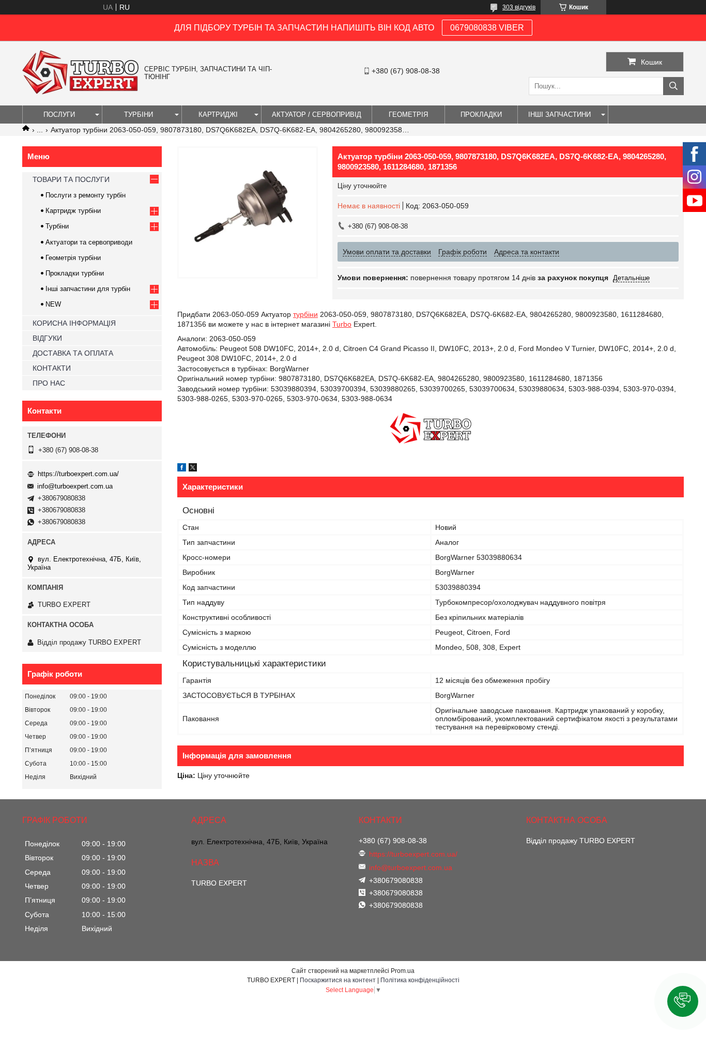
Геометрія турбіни (73, 258)
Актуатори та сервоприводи (88, 242)
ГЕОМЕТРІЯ (408, 114)
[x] (193, 469)
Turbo (341, 324)
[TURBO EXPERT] (80, 92)
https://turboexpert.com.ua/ (78, 474)
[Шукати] (673, 86)
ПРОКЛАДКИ (481, 114)
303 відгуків (518, 7)
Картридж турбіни (73, 211)
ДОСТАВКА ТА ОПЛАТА (73, 353)
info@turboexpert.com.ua (75, 486)
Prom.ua (403, 970)
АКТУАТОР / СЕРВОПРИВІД (316, 114)
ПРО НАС (49, 383)
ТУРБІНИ (138, 114)
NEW (53, 304)
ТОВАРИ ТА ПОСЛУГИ (71, 179)
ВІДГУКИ (47, 338)
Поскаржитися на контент (338, 980)
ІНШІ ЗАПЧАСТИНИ (559, 114)
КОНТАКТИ (52, 368)
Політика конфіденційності (419, 980)
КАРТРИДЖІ (218, 114)
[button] (682, 1001)
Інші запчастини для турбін (87, 289)
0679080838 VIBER (487, 27)
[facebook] (181, 469)
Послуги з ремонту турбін (85, 195)
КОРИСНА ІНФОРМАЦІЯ (74, 323)
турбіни (305, 314)
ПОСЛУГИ (59, 114)
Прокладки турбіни (74, 273)
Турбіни (57, 226)
